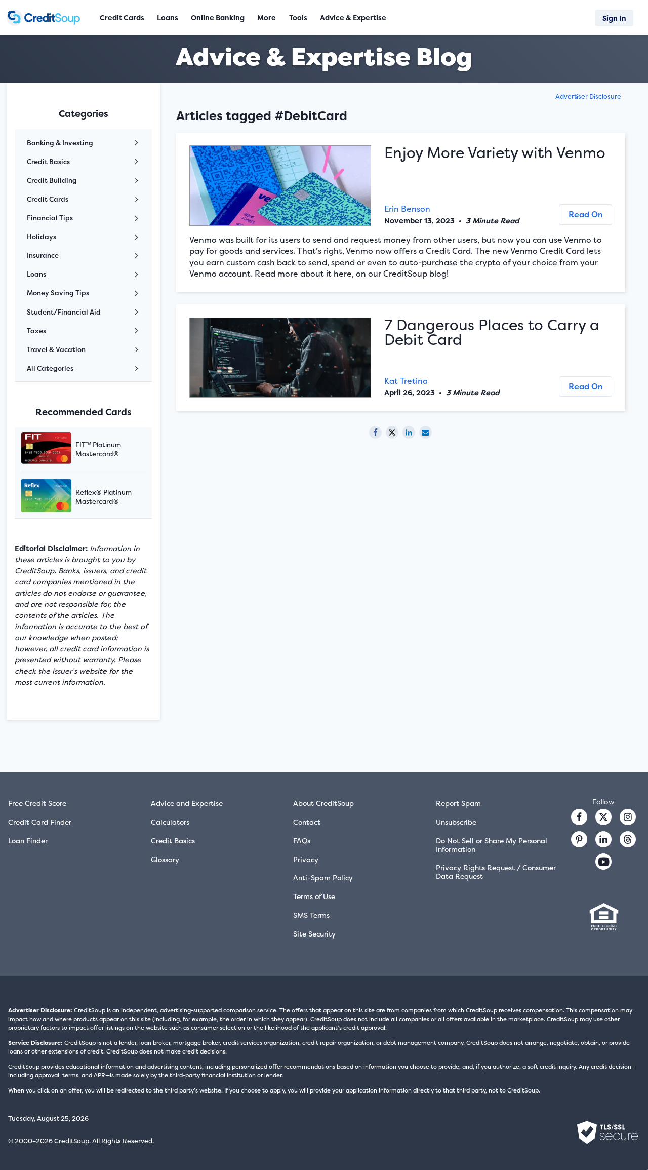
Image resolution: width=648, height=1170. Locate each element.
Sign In (614, 18)
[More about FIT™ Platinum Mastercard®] (59, 449)
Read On (586, 214)
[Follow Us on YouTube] (603, 861)
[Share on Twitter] (392, 432)
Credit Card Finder (39, 822)
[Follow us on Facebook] (579, 817)
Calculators (170, 822)
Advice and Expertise (187, 803)
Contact (306, 822)
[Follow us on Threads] (628, 839)
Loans (36, 274)
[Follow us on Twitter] (603, 817)
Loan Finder (28, 840)
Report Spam (458, 803)
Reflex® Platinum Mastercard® (103, 497)
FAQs (301, 840)
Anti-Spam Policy (323, 877)
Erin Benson (407, 208)
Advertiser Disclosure (588, 96)
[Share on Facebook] (375, 432)
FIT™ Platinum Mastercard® (98, 449)
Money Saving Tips (58, 292)
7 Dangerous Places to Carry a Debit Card (491, 332)
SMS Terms (311, 915)
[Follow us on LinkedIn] (603, 839)
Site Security (314, 934)
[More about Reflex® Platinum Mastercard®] (59, 496)
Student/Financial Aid (64, 312)
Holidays (41, 236)
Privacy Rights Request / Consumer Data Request (496, 872)
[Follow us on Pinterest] (579, 839)
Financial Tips (50, 217)
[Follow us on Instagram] (628, 817)
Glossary (165, 859)
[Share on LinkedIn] (408, 432)
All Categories (50, 368)
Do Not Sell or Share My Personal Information (491, 845)
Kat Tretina (406, 380)
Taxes (36, 330)
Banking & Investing (60, 142)
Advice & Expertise (353, 17)
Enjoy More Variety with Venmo (494, 153)
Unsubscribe (456, 822)
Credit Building (52, 180)
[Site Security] (607, 1132)
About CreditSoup (323, 803)
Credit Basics (48, 161)
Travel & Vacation (56, 349)
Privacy (305, 859)
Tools (298, 17)
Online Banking (218, 17)
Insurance (43, 255)
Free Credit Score (37, 803)
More (266, 17)
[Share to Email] (425, 432)
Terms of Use (314, 896)
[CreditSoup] (46, 18)
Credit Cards (47, 199)
